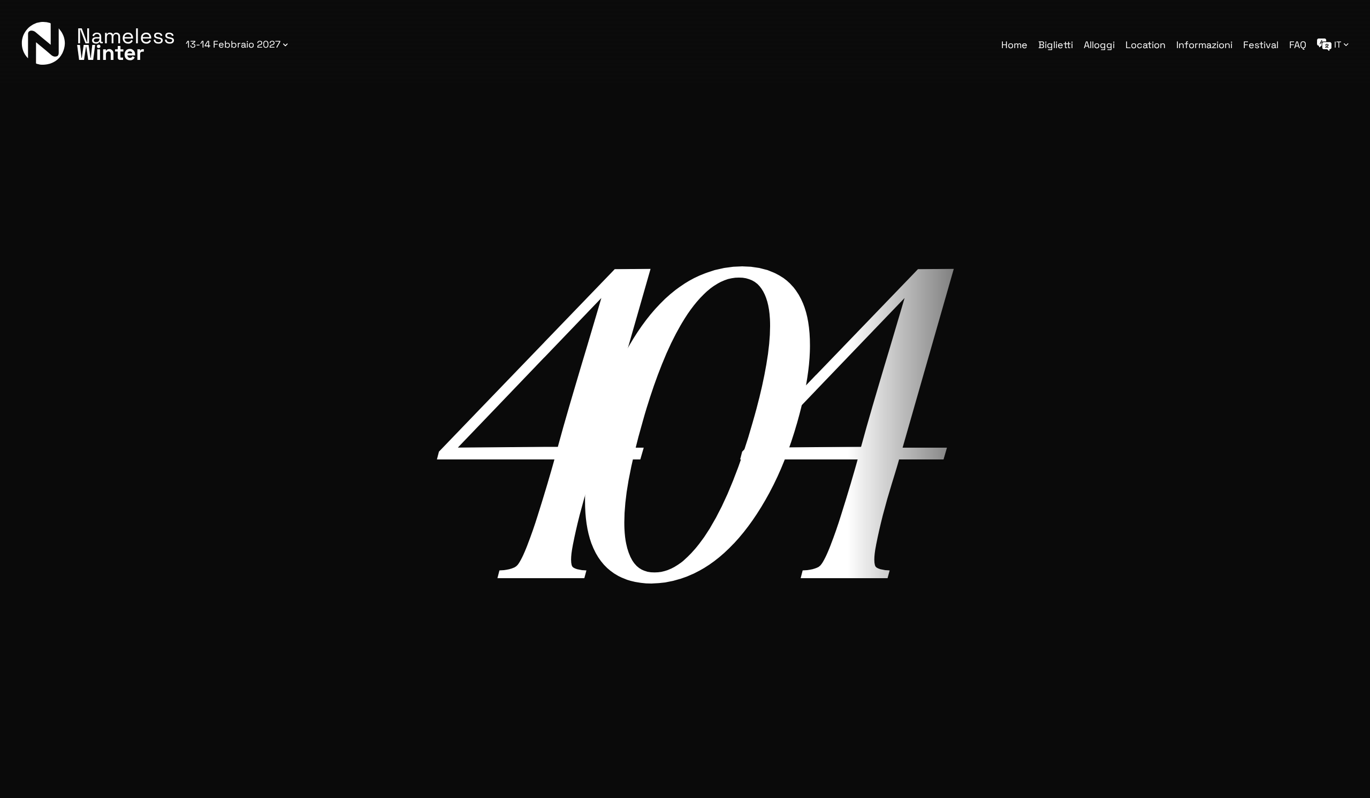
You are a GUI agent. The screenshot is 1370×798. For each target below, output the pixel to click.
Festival (1260, 45)
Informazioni (1204, 45)
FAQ (1297, 45)
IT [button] (1337, 44)
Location (1145, 45)
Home (1014, 45)
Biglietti (1055, 45)
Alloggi (1099, 45)
